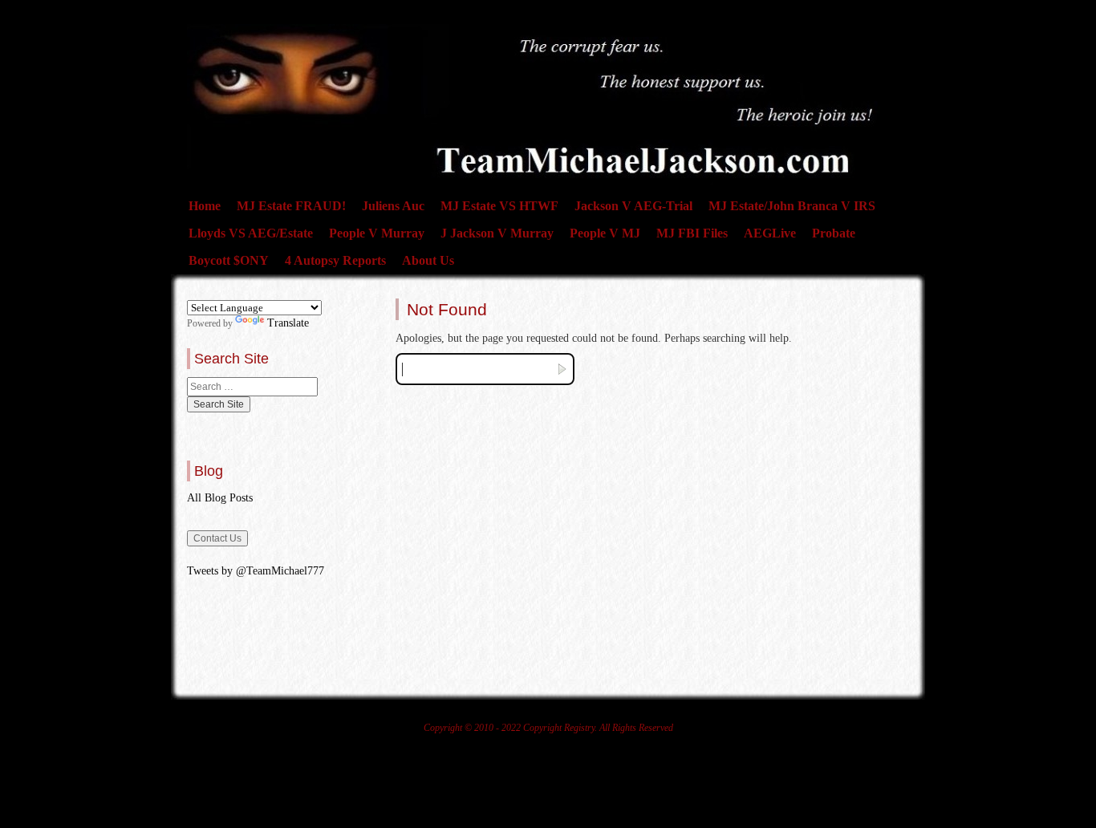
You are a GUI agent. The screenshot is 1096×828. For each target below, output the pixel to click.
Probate (833, 233)
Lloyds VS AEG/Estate (251, 233)
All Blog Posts (220, 498)
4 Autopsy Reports (335, 260)
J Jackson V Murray (497, 233)
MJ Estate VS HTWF (499, 206)
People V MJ (605, 233)
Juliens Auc (393, 206)
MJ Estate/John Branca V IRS (791, 206)
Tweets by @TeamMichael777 (255, 571)
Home (205, 206)
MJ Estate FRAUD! (291, 206)
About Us (428, 260)
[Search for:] (252, 386)
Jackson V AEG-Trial (633, 206)
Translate (288, 323)
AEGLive (770, 233)
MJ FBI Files (692, 233)
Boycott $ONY (229, 260)
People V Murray (376, 233)
